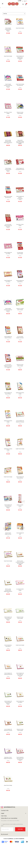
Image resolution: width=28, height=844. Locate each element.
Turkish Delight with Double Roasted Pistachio (8, 506)
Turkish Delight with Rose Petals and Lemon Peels (20, 674)
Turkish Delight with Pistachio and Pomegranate (20, 57)
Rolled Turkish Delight (8, 476)
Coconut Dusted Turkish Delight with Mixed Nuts (8, 225)
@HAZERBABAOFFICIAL (9, 807)
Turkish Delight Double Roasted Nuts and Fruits (8, 85)
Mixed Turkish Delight (20, 28)
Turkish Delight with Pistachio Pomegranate (20, 197)
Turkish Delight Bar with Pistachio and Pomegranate (20, 758)
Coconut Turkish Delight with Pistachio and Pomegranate (8, 365)
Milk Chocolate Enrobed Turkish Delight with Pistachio (8, 141)
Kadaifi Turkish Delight (20, 448)
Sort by (14, 13)
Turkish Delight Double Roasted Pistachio (8, 29)
